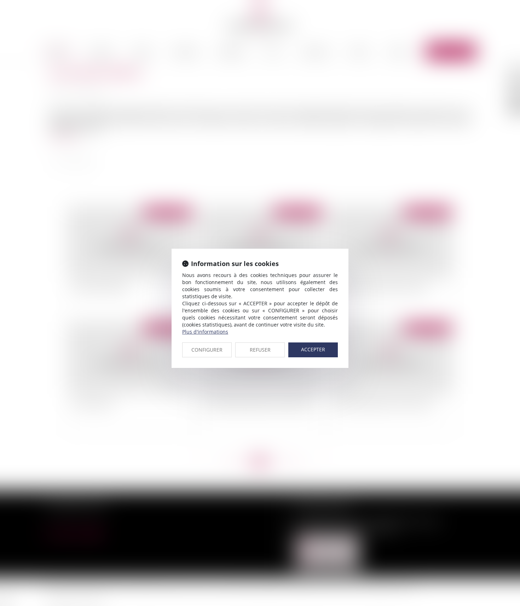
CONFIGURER (207, 349)
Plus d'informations (205, 331)
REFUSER (260, 349)
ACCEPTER (313, 349)
